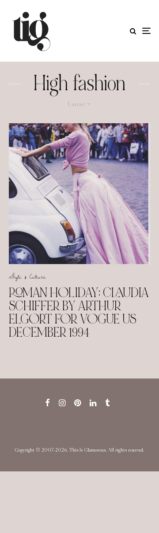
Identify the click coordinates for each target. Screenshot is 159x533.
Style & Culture (27, 276)
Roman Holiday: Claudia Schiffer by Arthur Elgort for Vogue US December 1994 (79, 312)
